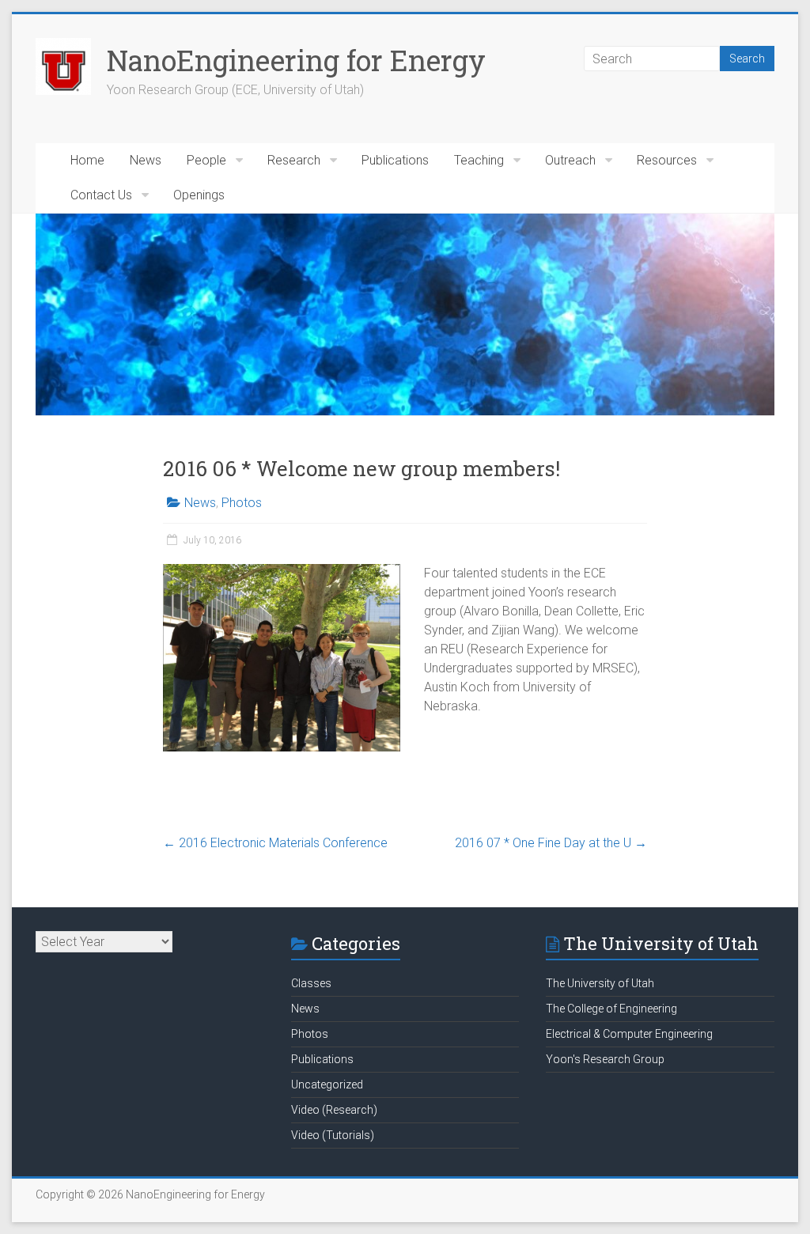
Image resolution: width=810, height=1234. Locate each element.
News (145, 160)
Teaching (479, 160)
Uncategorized (327, 1084)
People (206, 160)
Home (87, 160)
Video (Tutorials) (332, 1135)
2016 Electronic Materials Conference (275, 842)
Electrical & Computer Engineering (629, 1034)
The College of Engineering (611, 1008)
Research (293, 160)
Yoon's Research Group (605, 1059)
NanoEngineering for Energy (296, 60)
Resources (667, 160)
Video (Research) (334, 1109)
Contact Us (101, 195)
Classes (311, 983)
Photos (241, 502)
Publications (395, 160)
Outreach (570, 160)
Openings (199, 195)
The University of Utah (600, 983)
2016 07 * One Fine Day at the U (551, 842)
